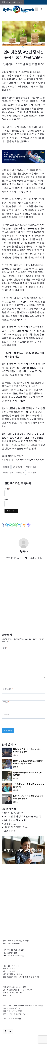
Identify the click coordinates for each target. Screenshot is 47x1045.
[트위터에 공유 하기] (8, 525)
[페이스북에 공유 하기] (4, 525)
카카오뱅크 (8, 472)
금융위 (6, 467)
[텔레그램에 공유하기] (20, 525)
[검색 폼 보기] (36, 9)
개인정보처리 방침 (10, 953)
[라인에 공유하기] (12, 525)
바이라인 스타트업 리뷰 (16, 827)
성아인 (15, 778)
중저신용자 (31, 467)
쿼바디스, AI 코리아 (14, 812)
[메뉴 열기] (41, 9)
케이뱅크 (20, 472)
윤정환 (15, 767)
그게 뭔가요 (10, 823)
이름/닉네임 (8, 689)
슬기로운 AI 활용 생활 (15, 820)
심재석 (15, 755)
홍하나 (10, 64)
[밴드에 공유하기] (16, 525)
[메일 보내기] (25, 525)
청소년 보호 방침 (31, 977)
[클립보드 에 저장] (29, 525)
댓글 (5, 648)
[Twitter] (10, 1031)
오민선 (15, 802)
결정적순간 (9, 830)
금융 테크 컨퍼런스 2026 (12, 2)
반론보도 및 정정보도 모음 (13, 955)
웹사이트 (6, 714)
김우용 (15, 790)
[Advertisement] (23, 603)
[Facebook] (5, 1031)
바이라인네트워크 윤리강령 (14, 950)
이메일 (6, 702)
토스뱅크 (32, 472)
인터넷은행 (18, 467)
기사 (23, 47)
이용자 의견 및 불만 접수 (13, 1018)
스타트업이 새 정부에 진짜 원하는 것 (22, 816)
